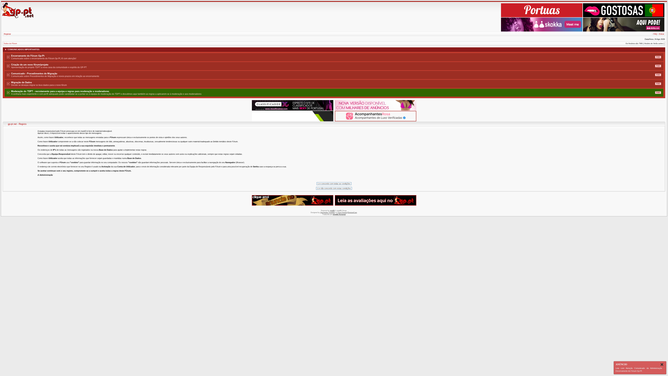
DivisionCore (352, 212)
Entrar (661, 34)
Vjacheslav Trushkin (327, 212)
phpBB (332, 211)
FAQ (655, 34)
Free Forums (342, 212)
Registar (7, 34)
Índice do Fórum (10, 43)
